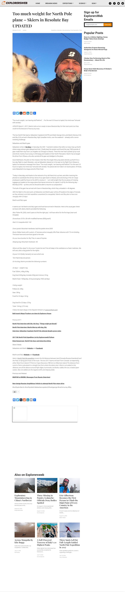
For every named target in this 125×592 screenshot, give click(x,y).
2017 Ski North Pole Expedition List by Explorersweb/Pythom (33, 337)
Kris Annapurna (40, 512)
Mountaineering (66, 30)
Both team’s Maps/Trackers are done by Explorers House (31, 313)
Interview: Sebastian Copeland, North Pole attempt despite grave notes (36, 331)
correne (24, 30)
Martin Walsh (62, 517)
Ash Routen (17, 552)
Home (38, 3)
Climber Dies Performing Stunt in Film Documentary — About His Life (97, 59)
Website (30, 348)
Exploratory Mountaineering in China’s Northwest (23, 498)
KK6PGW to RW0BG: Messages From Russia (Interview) (31, 377)
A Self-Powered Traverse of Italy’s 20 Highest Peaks (46, 542)
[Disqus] (47, 447)
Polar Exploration (75, 30)
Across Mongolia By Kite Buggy (24, 541)
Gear (94, 3)
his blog (28, 147)
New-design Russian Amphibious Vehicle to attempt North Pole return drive (38, 383)
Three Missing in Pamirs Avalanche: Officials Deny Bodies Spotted (47, 499)
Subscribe (108, 24)
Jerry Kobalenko (63, 557)
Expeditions (67, 3)
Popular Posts (93, 33)
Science (82, 3)
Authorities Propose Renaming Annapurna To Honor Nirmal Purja (95, 48)
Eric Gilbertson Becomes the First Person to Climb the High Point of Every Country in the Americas (68, 501)
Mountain (59, 30)
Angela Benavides (19, 510)
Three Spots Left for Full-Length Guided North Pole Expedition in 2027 (69, 544)
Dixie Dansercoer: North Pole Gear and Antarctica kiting (31, 341)
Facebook (39, 348)
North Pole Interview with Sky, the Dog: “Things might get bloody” (34, 324)
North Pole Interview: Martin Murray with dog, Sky (29, 327)
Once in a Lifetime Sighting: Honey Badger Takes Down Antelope (96, 38)
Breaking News (51, 3)
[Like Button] (14, 392)
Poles (80, 30)
